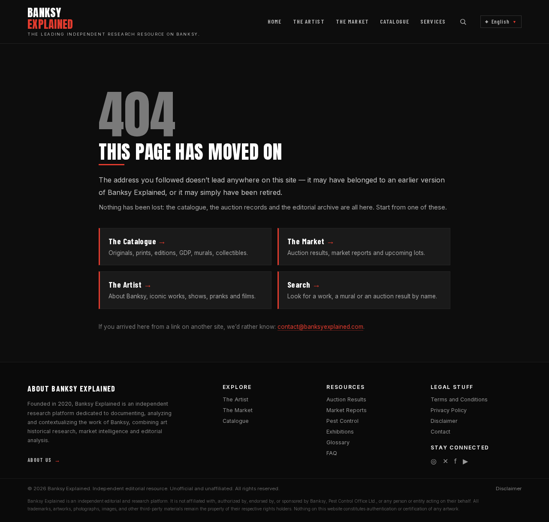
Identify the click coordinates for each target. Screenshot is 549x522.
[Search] (463, 21)
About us (43, 459)
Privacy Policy (449, 410)
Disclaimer (444, 421)
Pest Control (342, 421)
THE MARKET (352, 21)
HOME (274, 21)
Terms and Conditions (459, 399)
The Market (238, 410)
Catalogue (236, 421)
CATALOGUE (394, 21)
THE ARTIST (309, 21)
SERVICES (433, 21)
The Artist (235, 399)
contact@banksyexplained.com (320, 326)
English (501, 21)
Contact (440, 431)
